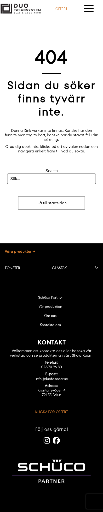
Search (52, 171)
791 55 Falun (51, 394)
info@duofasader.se (51, 378)
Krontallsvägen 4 (51, 390)
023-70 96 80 (51, 366)
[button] (61, 8)
